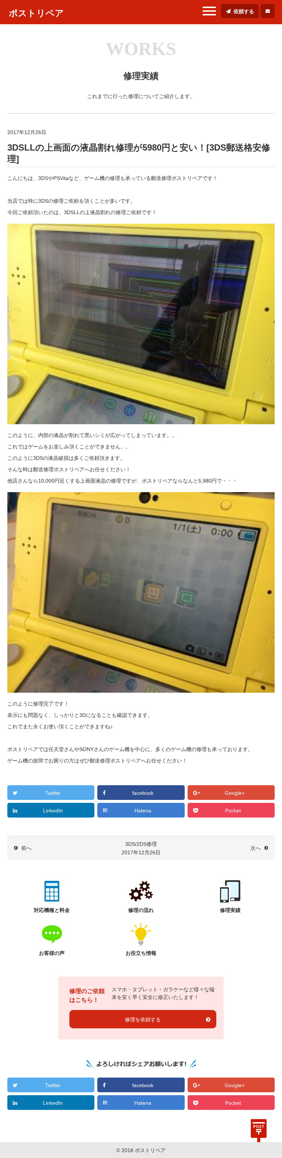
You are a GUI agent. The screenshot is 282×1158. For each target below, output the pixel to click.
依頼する (244, 11)
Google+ (235, 793)
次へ (255, 848)
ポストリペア (36, 13)
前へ (26, 848)
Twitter (53, 793)
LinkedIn (53, 810)
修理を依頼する (143, 1019)
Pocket (233, 810)
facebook (142, 793)
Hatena (142, 810)
